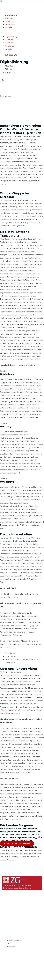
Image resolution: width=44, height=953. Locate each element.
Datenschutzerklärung (15, 928)
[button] (22, 33)
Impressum (11, 934)
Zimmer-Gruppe (13, 713)
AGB (9, 931)
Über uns (9, 18)
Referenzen (10, 24)
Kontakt (8, 28)
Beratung (9, 21)
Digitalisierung (11, 15)
